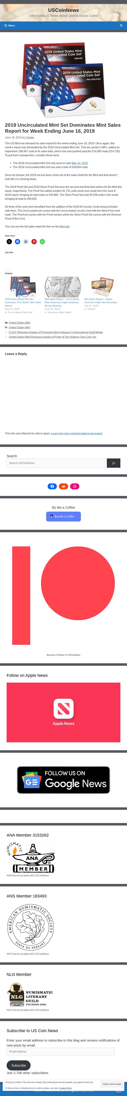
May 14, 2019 (80, 163)
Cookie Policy (65, 1088)
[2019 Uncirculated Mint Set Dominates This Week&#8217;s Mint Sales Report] (23, 287)
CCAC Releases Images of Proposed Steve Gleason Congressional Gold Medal (56, 332)
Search (12, 456)
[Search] (113, 463)
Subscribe (18, 1065)
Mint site (64, 226)
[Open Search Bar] (121, 25)
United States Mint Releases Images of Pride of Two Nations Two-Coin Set (52, 337)
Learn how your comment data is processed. (77, 433)
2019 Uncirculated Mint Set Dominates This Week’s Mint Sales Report (23, 302)
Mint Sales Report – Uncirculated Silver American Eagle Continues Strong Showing (62, 302)
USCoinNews (63, 10)
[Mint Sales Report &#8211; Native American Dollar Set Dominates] (102, 287)
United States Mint (19, 322)
